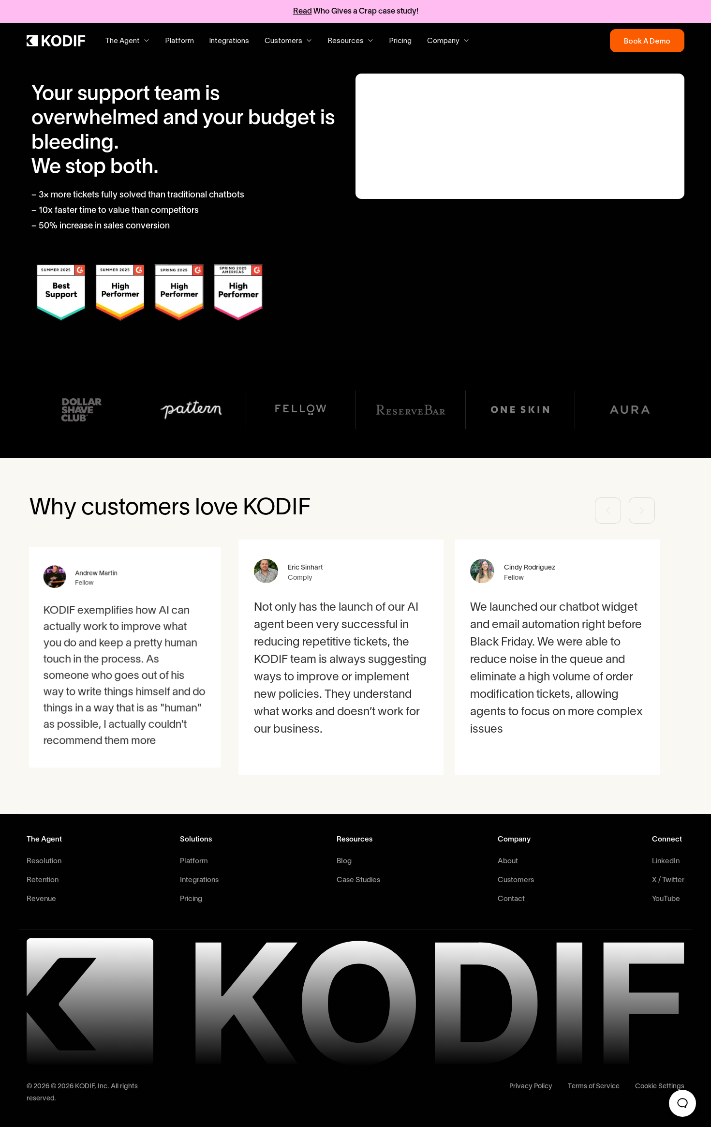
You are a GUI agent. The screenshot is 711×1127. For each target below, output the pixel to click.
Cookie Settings (659, 1086)
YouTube (666, 899)
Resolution (44, 861)
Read (302, 11)
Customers (516, 880)
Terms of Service (594, 1086)
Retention (43, 880)
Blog (344, 861)
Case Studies (358, 880)
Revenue (41, 899)
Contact (511, 899)
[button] (608, 510)
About (508, 861)
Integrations (229, 40)
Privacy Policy (530, 1086)
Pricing (400, 40)
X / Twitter (668, 880)
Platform (179, 40)
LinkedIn (666, 861)
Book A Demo (647, 41)
